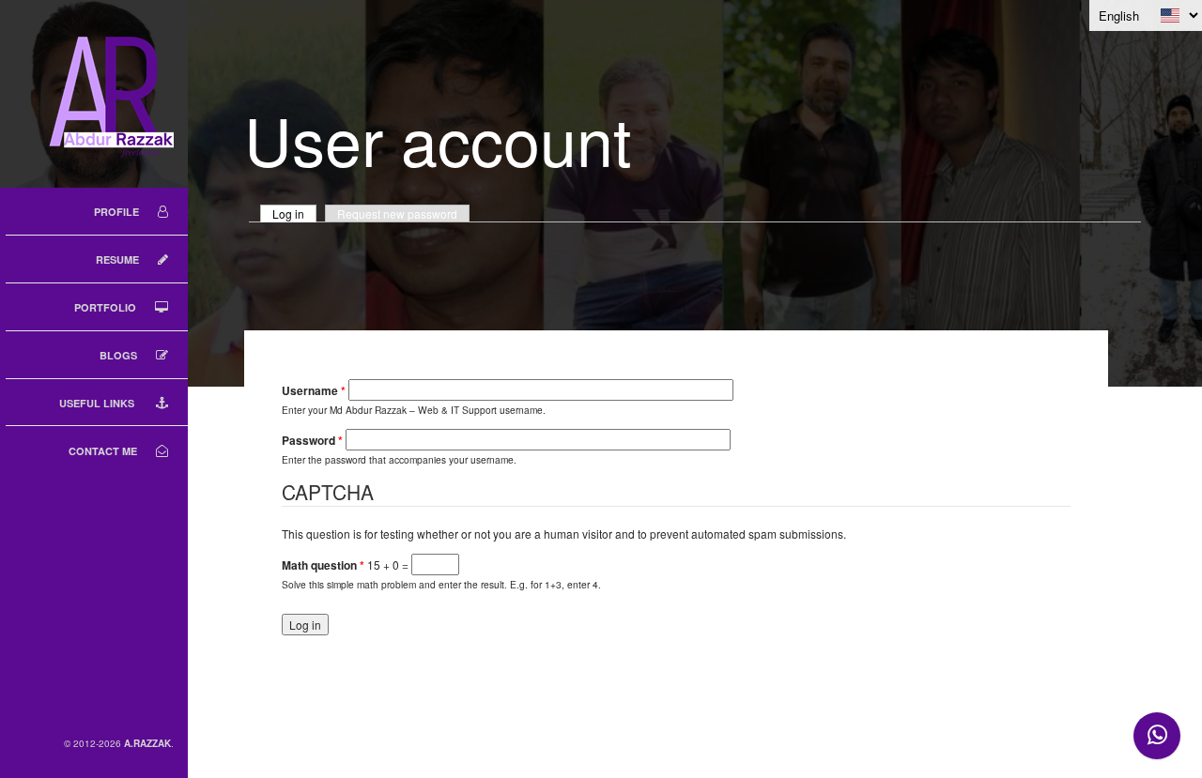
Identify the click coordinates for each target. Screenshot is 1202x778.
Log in (294, 213)
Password (312, 441)
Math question (323, 565)
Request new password (397, 213)
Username (314, 391)
